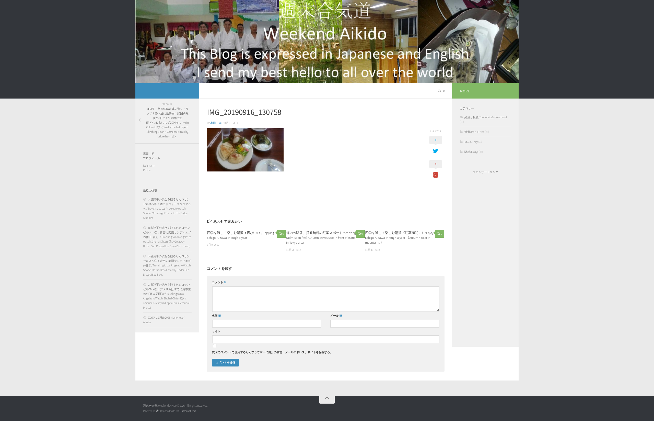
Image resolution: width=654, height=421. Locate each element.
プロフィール (151, 158)
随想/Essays (471, 152)
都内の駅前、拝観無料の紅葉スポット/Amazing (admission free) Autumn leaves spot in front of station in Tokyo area (321, 237)
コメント (219, 282)
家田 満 (215, 123)
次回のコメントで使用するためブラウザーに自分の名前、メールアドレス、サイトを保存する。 (272, 352)
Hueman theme (188, 411)
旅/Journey (471, 142)
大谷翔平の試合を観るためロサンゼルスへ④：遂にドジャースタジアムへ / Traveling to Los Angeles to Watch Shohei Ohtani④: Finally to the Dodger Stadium (167, 209)
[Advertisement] (485, 260)
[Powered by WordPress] (157, 411)
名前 (216, 315)
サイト (216, 331)
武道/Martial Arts (474, 132)
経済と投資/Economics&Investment (485, 117)
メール (336, 315)
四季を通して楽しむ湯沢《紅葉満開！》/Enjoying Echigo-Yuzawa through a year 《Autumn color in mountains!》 (401, 237)
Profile (146, 170)
